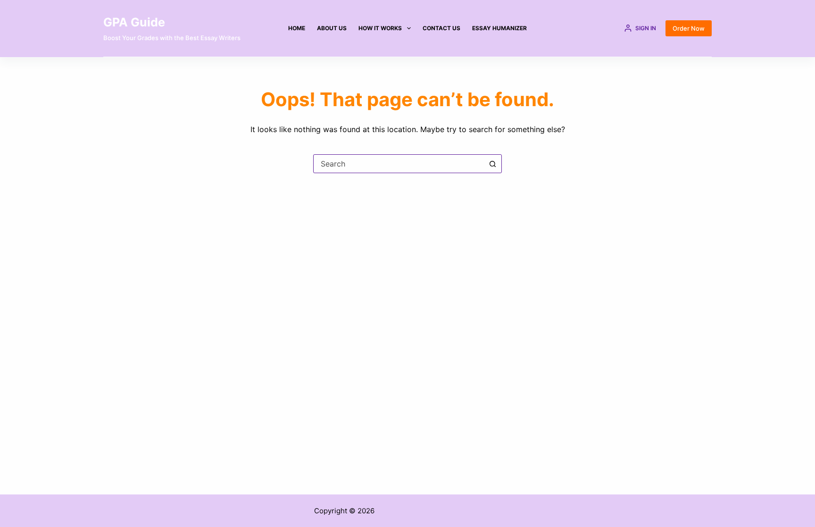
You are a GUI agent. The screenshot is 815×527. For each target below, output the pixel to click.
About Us (332, 28)
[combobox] (398, 163)
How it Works (380, 28)
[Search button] (492, 164)
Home (296, 28)
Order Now (689, 28)
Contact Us (441, 28)
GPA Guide (134, 22)
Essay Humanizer (499, 28)
